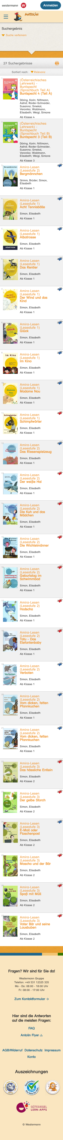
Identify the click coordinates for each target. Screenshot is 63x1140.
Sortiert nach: (20, 72)
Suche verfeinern (16, 35)
